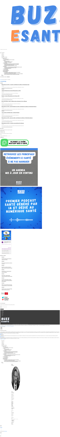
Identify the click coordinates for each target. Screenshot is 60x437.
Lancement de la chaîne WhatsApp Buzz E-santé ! (10, 67)
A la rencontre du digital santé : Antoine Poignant (10, 112)
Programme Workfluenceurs (7, 68)
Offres (2, 57)
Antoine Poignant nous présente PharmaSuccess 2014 (11, 90)
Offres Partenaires (5, 71)
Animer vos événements (6, 70)
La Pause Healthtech (5, 358)
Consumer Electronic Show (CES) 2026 (8, 352)
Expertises (3, 56)
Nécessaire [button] (1, 333)
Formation (4, 60)
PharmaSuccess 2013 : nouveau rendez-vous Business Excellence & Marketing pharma (17, 117)
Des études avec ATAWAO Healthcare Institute (9, 360)
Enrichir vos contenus (5, 356)
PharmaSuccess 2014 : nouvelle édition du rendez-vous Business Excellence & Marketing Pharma (19, 106)
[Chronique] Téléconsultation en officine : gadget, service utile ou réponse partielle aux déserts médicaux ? (7, 280)
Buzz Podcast (6, 69)
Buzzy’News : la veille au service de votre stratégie (10, 65)
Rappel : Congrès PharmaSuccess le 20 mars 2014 (10, 95)
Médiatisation (4, 66)
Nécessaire (2, 334)
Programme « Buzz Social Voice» (8, 61)
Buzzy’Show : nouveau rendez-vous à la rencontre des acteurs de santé (12, 354)
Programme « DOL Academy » (8, 62)
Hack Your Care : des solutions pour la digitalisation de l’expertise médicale (13, 73)
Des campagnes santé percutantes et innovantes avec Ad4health (12, 72)
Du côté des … (3, 52)
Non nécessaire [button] (2, 336)
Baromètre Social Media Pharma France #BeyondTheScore (11, 64)
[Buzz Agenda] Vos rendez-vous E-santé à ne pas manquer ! (11, 63)
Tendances (3, 343)
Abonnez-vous (2, 137)
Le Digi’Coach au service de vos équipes (9, 59)
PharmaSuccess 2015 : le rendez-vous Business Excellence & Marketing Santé (15, 84)
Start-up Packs (5, 58)
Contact (2, 75)
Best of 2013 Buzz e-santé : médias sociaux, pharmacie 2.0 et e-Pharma (14, 101)
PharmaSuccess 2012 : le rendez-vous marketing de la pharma (13, 123)
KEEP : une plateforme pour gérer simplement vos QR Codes (11, 74)
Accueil (1, 79)
